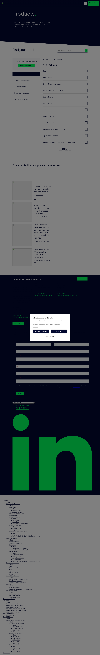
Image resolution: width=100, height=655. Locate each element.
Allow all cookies (41, 331)
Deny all (59, 331)
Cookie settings (50, 336)
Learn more (35, 326)
